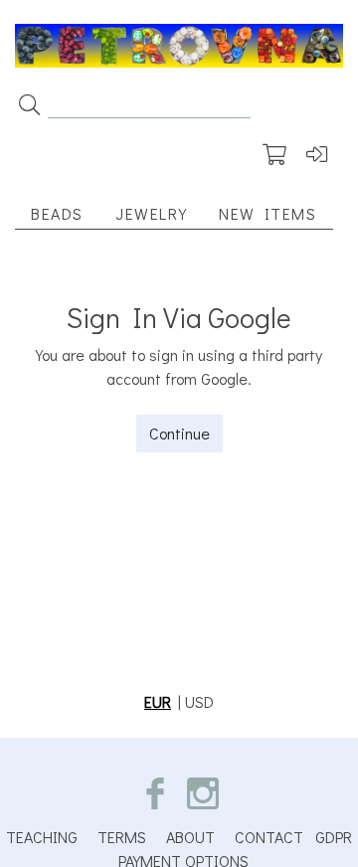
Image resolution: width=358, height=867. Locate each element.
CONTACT (269, 836)
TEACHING (42, 836)
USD (199, 701)
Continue (179, 433)
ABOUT (190, 836)
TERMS (121, 836)
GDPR (333, 836)
